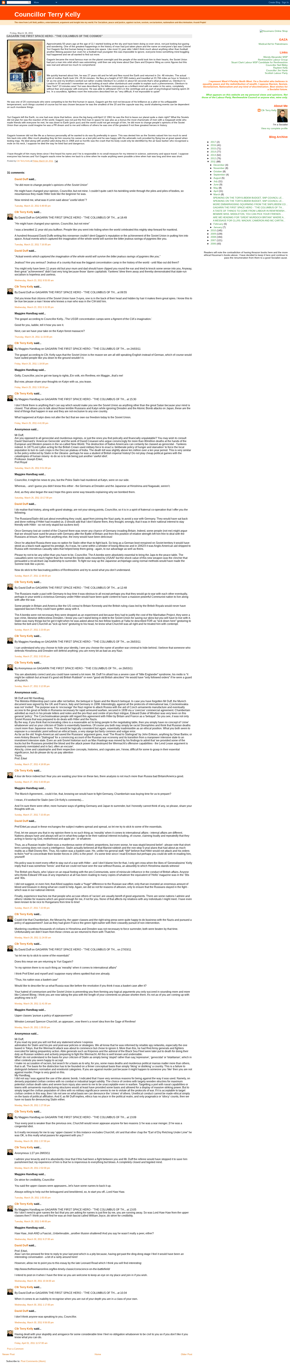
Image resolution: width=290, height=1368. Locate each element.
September (219, 174)
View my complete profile (274, 128)
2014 (214, 151)
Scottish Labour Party (276, 73)
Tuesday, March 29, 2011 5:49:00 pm (33, 1221)
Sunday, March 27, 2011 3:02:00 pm (32, 656)
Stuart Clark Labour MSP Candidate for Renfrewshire (259, 62)
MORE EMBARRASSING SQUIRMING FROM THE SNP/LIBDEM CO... (250, 204)
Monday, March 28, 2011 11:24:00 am (33, 938)
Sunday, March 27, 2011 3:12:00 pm (32, 686)
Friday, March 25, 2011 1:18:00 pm (31, 364)
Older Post (186, 1354)
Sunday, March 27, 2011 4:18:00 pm (32, 764)
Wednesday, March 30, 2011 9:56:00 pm (34, 1322)
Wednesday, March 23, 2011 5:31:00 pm (34, 307)
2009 (214, 233)
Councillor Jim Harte (277, 70)
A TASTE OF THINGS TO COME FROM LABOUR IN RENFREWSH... (249, 210)
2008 (214, 237)
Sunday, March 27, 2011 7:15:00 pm (32, 815)
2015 (214, 148)
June (216, 184)
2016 (214, 145)
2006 (214, 243)
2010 (214, 230)
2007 (214, 240)
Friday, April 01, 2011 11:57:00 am (31, 1343)
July (215, 181)
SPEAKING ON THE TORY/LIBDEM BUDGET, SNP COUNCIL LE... (248, 197)
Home (98, 1354)
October (218, 171)
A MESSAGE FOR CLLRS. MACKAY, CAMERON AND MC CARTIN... (249, 220)
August (217, 178)
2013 (214, 155)
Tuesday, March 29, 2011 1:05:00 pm (33, 1198)
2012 (214, 158)
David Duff (21, 179)
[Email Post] (56, 161)
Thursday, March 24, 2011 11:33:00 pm (33, 337)
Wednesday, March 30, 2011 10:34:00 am (35, 1281)
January (218, 227)
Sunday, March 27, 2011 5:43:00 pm (32, 782)
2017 (214, 142)
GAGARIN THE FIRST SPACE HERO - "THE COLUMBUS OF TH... (248, 207)
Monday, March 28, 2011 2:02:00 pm (32, 1168)
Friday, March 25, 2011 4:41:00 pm (31, 423)
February (218, 224)
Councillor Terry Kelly (47, 14)
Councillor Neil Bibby (277, 65)
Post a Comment (15, 1349)
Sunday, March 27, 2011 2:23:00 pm (32, 630)
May (216, 187)
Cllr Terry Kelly (24, 212)
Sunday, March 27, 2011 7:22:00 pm (32, 908)
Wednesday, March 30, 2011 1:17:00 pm (34, 1305)
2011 (213, 161)
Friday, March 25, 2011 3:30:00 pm (31, 387)
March (217, 194)
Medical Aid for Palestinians (273, 44)
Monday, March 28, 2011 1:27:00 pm (32, 1105)
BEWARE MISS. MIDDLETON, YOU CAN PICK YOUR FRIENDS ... (248, 214)
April (216, 191)
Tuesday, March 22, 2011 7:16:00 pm (33, 244)
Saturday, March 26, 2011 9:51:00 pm (33, 468)
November (219, 168)
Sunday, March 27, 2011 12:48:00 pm (33, 576)
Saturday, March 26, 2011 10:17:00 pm (33, 498)
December (219, 165)
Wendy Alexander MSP (275, 57)
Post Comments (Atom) (33, 1361)
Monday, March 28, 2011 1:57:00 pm (32, 1141)
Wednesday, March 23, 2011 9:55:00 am (34, 280)
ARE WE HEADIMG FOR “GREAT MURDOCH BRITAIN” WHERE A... (249, 217)
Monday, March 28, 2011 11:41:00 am (33, 1004)
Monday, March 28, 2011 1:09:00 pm (32, 1027)
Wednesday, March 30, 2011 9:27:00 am (34, 1239)
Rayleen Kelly (280, 67)
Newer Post (8, 1354)
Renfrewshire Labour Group (273, 59)
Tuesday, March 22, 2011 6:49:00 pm (33, 206)
